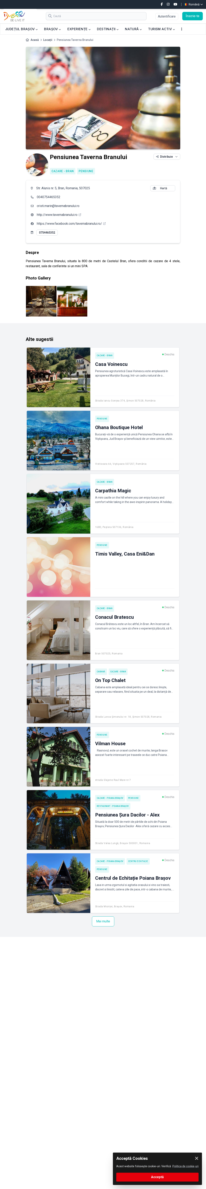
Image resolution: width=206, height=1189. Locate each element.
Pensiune (86, 171)
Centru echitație (138, 861)
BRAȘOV (51, 29)
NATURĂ (132, 29)
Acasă (35, 39)
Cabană (101, 672)
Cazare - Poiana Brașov (110, 798)
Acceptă (157, 1177)
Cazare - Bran (63, 171)
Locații (47, 39)
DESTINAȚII (106, 29)
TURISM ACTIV (160, 29)
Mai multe (103, 921)
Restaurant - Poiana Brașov (113, 806)
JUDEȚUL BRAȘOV (20, 29)
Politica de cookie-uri (185, 1166)
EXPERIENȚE (78, 29)
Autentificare (167, 16)
